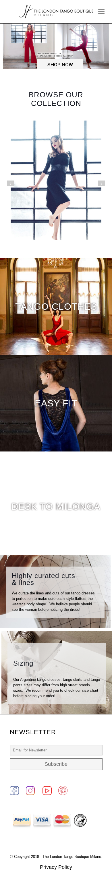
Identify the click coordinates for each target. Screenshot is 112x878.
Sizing (23, 663)
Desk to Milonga (56, 506)
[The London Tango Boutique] (56, 11)
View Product (56, 190)
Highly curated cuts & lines (43, 579)
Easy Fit (56, 403)
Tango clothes (56, 306)
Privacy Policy (56, 867)
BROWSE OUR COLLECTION (56, 99)
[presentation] (10, 183)
